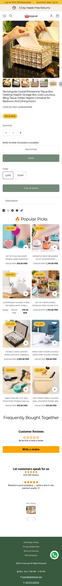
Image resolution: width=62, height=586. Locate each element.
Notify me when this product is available (21, 143)
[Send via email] (17, 210)
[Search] (11, 16)
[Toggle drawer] (4, 16)
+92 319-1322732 (32, 582)
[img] (31, 472)
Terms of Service (31, 551)
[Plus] (20, 133)
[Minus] (6, 133)
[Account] (51, 16)
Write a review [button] (31, 449)
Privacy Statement (31, 546)
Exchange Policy (31, 542)
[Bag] (57, 16)
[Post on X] (8, 210)
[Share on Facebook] (4, 210)
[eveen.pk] (31, 16)
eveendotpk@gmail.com (32, 577)
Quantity (7, 125)
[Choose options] (54, 247)
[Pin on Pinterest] (12, 210)
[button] (21, 210)
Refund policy (31, 555)
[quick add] (25, 247)
